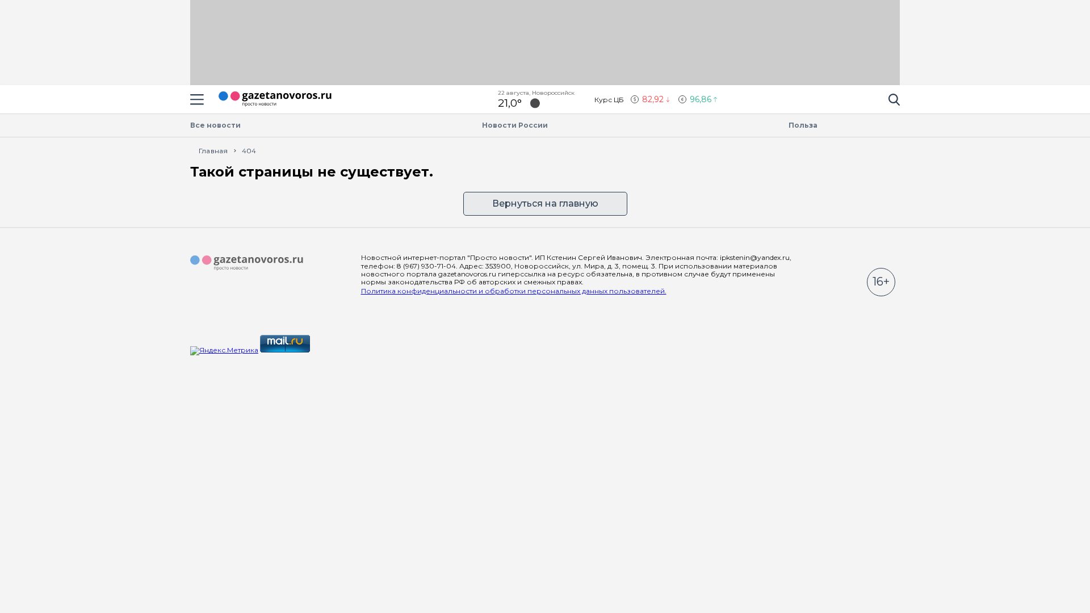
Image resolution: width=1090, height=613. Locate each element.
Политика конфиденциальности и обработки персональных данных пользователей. (513, 291)
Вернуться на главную (545, 203)
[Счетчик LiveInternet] (337, 350)
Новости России (515, 125)
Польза (803, 125)
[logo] (247, 263)
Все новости (215, 125)
